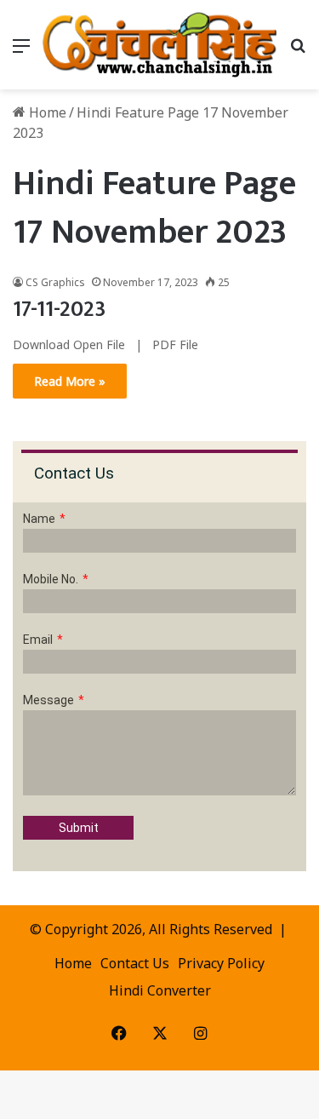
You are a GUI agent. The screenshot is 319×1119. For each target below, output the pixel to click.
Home (46, 112)
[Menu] (21, 51)
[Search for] (297, 51)
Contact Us (134, 963)
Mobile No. (50, 579)
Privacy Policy (221, 963)
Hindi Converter (160, 990)
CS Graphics (55, 282)
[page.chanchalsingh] (159, 44)
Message (48, 700)
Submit (79, 828)
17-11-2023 (59, 309)
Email (38, 639)
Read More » (69, 381)
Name (39, 518)
